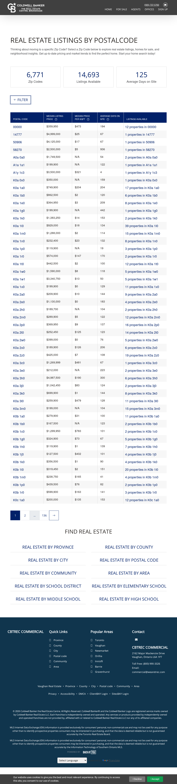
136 (44, 515)
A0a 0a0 (19, 157)
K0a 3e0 (19, 370)
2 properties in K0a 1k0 (141, 218)
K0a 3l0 (18, 401)
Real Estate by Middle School (48, 599)
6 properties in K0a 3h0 (141, 378)
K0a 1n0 (19, 241)
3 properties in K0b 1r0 (141, 492)
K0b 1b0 (19, 423)
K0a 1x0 (19, 286)
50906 (17, 142)
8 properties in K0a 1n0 (141, 241)
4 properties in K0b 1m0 (141, 477)
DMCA (82, 693)
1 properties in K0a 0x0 (141, 180)
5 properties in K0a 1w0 (141, 271)
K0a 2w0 (19, 340)
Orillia (98, 656)
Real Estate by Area (129, 573)
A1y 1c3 (18, 172)
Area (56, 666)
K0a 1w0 (19, 271)
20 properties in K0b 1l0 (141, 469)
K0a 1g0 (19, 210)
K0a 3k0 (19, 393)
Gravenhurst (102, 671)
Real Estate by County (129, 547)
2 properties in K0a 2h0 (141, 309)
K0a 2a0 (19, 294)
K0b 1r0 (18, 492)
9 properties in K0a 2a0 (141, 294)
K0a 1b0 (19, 195)
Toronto (99, 640)
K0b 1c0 (19, 431)
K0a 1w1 (19, 279)
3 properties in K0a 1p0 (141, 248)
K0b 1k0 (19, 461)
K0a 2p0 (19, 324)
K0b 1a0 (19, 416)
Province (58, 640)
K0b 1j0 (18, 454)
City (56, 650)
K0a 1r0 (18, 256)
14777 (17, 134)
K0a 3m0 (19, 408)
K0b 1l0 (18, 469)
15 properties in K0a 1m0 (142, 233)
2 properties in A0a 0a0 (141, 157)
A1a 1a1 (19, 165)
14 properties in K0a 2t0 (141, 332)
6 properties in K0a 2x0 (141, 347)
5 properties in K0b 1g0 (141, 439)
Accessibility (67, 693)
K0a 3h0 (19, 378)
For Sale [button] (122, 9)
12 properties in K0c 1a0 (142, 500)
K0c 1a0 (19, 500)
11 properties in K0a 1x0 (142, 286)
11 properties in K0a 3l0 (141, 401)
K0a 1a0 (19, 187)
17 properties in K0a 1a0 (142, 187)
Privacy (52, 693)
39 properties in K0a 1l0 (141, 225)
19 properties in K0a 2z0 (142, 355)
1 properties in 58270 (140, 149)
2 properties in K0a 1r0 (141, 256)
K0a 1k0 (19, 218)
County (58, 645)
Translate (114, 760)
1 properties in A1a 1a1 (141, 165)
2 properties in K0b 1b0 (141, 423)
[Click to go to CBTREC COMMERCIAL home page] (26, 7)
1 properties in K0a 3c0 (141, 363)
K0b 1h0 (19, 446)
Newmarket (101, 650)
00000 (17, 126)
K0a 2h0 (19, 309)
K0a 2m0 (19, 317)
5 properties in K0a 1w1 (141, 279)
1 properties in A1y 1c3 (141, 172)
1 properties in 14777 (140, 134)
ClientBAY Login (99, 693)
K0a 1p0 (19, 248)
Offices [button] (150, 9)
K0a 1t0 (18, 264)
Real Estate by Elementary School (129, 586)
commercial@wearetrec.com (148, 672)
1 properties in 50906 (140, 142)
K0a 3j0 (18, 385)
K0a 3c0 (19, 363)
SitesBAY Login (120, 693)
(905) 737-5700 (151, 4)
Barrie (98, 666)
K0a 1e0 (19, 203)
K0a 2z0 (19, 355)
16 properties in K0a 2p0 (142, 324)
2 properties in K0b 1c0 (141, 431)
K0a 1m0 (19, 233)
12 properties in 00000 (140, 126)
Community (60, 661)
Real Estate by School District (48, 586)
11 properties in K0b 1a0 (142, 416)
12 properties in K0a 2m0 (142, 317)
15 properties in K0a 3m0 (142, 408)
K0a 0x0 (19, 180)
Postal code (60, 656)
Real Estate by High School (129, 599)
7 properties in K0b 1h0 (141, 446)
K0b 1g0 (19, 439)
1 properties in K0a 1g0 (141, 210)
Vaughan (100, 645)
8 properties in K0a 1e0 (141, 203)
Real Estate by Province (48, 547)
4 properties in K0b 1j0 (140, 454)
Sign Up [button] (163, 9)
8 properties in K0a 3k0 (141, 393)
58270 (17, 149)
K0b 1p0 (19, 484)
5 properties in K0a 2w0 (141, 340)
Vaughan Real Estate (49, 686)
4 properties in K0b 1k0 (141, 461)
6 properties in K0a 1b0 (141, 195)
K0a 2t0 (18, 332)
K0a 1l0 (18, 225)
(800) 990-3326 (151, 663)
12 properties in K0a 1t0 (141, 264)
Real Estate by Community (48, 573)
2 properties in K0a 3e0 (141, 370)
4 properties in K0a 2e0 (141, 302)
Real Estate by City (48, 560)
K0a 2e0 (19, 302)
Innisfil (99, 661)
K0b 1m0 (19, 477)
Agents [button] (136, 9)
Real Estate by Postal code (129, 560)
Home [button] (109, 9)
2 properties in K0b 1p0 (141, 484)
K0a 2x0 (19, 347)
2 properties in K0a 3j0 (140, 385)
